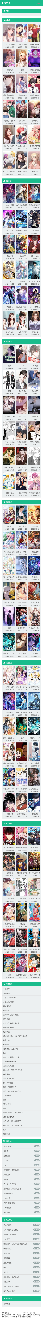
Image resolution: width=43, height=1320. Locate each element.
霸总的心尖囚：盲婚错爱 (12, 1286)
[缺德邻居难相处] (35, 83)
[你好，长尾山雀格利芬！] (22, 777)
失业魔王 (10, 526)
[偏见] (10, 354)
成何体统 (35, 526)
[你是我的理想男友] (35, 481)
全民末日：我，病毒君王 (12, 1121)
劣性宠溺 (22, 653)
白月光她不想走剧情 (10, 1230)
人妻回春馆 (23, 95)
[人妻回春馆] (22, 83)
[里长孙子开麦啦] (35, 134)
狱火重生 (22, 120)
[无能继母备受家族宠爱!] (10, 912)
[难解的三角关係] (35, 32)
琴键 (9, 391)
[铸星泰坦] (10, 295)
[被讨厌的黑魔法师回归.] (10, 836)
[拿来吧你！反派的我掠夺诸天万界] (22, 218)
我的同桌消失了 (9, 1193)
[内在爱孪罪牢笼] (10, 455)
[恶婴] (10, 616)
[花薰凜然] (22, 886)
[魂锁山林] (35, 405)
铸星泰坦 (10, 307)
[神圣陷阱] (35, 109)
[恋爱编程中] (10, 886)
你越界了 (35, 391)
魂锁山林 (35, 416)
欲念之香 (35, 552)
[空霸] (10, 963)
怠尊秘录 (10, 814)
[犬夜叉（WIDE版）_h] (35, 963)
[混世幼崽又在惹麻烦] (10, 565)
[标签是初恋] (35, 751)
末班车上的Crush (22, 687)
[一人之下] (10, 218)
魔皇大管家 (35, 256)
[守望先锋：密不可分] (10, 777)
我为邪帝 (10, 256)
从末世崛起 (10, 205)
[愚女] (22, 726)
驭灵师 (22, 281)
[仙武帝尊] (22, 244)
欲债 (22, 70)
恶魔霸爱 (6, 1198)
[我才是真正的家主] (10, 751)
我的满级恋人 (35, 467)
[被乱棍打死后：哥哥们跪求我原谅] (22, 540)
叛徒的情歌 (23, 493)
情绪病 (35, 653)
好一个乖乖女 (22, 602)
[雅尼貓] (22, 912)
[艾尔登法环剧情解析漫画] (35, 861)
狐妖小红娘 (35, 602)
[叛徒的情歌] (22, 481)
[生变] (22, 354)
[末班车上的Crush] (22, 675)
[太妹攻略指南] (22, 160)
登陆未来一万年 (35, 738)
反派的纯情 (7, 1146)
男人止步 (35, 171)
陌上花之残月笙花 (9, 1184)
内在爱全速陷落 (35, 442)
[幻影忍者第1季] (35, 912)
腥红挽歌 (6, 1212)
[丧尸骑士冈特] (22, 937)
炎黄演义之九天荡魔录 (11, 1014)
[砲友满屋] (10, 58)
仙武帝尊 (22, 256)
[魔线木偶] (10, 861)
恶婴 (9, 628)
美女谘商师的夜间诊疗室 (12, 1091)
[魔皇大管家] (35, 244)
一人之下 (10, 230)
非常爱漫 (6, 2)
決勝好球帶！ (35, 847)
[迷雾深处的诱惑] (35, 58)
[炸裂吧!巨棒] (22, 320)
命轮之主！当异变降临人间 (12, 1125)
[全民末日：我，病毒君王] (35, 616)
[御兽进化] (10, 700)
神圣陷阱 (35, 120)
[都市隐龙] (22, 514)
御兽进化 (10, 712)
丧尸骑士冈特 (22, 949)
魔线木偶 (10, 873)
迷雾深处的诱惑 (35, 70)
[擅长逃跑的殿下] (10, 937)
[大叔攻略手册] (10, 405)
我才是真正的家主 (9, 763)
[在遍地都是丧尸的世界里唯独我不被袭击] (22, 963)
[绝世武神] (35, 565)
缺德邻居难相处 (35, 95)
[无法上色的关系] (10, 32)
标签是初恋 (35, 763)
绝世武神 (35, 577)
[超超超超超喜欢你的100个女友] (22, 836)
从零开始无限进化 (22, 577)
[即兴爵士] (22, 405)
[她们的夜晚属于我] (10, 134)
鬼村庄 (5, 1151)
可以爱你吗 (23, 44)
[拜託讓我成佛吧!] (35, 937)
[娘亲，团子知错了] (10, 726)
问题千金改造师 (22, 814)
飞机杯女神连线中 (22, 146)
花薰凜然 (22, 898)
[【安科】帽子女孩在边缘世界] (22, 861)
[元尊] (10, 269)
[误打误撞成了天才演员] (35, 777)
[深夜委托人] (22, 379)
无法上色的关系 (9, 44)
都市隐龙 (22, 526)
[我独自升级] (35, 218)
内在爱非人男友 (22, 467)
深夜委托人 (23, 391)
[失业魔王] (10, 514)
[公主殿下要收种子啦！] (10, 160)
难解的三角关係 (35, 44)
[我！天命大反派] (35, 295)
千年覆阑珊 (7, 1207)
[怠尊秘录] (10, 802)
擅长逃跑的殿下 (9, 949)
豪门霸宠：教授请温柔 (11, 1170)
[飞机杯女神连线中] (22, 134)
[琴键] (10, 379)
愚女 (22, 738)
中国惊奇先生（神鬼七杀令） (13, 1112)
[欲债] (22, 58)
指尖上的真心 (10, 442)
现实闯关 (35, 814)
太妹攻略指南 (22, 171)
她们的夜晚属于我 (9, 146)
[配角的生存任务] (10, 109)
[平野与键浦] (10, 481)
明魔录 (5, 1179)
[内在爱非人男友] (22, 455)
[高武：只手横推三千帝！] (22, 700)
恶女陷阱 (6, 1156)
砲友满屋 (10, 70)
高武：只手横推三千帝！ (12, 1057)
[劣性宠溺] (22, 641)
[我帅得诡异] (10, 675)
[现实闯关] (35, 802)
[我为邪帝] (10, 244)
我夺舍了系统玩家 (35, 205)
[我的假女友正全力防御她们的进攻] (35, 886)
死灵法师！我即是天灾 (11, 1277)
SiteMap (26, 1313)
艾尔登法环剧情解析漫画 (12, 1189)
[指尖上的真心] (10, 430)
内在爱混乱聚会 (22, 442)
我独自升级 (35, 230)
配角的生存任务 (9, 120)
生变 (22, 365)
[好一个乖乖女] (22, 591)
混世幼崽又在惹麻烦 (10, 1049)
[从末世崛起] (10, 193)
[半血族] (35, 354)
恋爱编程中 (10, 898)
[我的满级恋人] (35, 455)
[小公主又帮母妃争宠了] (10, 540)
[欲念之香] (35, 540)
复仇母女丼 (10, 332)
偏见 (9, 365)
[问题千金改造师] (22, 802)
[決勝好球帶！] (35, 836)
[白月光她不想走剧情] (22, 193)
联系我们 (32, 1313)
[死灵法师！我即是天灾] (35, 269)
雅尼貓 (22, 924)
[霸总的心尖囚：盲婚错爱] (22, 295)
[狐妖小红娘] (35, 591)
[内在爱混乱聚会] (22, 430)
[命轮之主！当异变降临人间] (10, 641)
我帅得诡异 (10, 687)
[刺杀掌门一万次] (10, 591)
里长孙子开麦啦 (35, 146)
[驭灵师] (22, 269)
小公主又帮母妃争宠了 (11, 1023)
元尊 (9, 281)
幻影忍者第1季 (35, 924)
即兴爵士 (22, 416)
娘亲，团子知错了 (9, 738)
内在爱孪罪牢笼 (9, 467)
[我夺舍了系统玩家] (35, 193)
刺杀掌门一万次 (9, 602)
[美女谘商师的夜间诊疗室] (10, 83)
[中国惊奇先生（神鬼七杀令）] (22, 616)
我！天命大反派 (35, 307)
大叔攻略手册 (10, 416)
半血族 (35, 365)
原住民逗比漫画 (22, 763)
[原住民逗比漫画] (22, 751)
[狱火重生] (22, 109)
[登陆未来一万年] (35, 726)
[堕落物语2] (35, 320)
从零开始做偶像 (9, 1203)
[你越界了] (35, 379)
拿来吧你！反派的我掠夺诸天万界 (15, 1244)
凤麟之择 (6, 1174)
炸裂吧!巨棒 (22, 332)
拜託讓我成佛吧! (35, 949)
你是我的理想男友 (35, 493)
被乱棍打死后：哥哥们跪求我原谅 (15, 1036)
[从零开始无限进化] (22, 565)
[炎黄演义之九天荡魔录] (35, 675)
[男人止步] (35, 160)
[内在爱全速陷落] (35, 430)
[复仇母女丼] (10, 320)
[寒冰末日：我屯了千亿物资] (35, 700)
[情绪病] (35, 641)
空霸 (9, 975)
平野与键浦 (10, 493)
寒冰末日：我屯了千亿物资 (12, 1070)
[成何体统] (35, 514)
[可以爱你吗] (22, 32)
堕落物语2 (35, 332)
